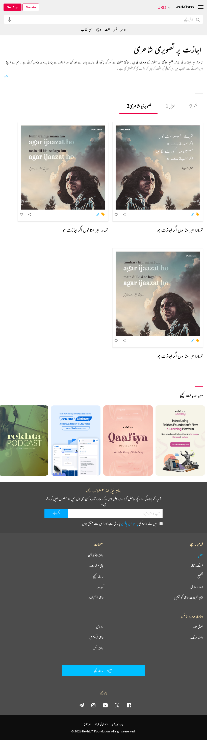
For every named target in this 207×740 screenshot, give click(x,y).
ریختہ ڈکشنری (96, 637)
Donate (31, 7)
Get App (12, 7)
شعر (193, 106)
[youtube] (105, 705)
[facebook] (129, 705)
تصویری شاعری (138, 106)
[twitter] (117, 705)
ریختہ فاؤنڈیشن (96, 555)
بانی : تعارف (96, 566)
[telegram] (81, 705)
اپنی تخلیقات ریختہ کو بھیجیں (188, 597)
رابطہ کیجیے (98, 576)
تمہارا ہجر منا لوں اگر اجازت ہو (180, 229)
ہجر (192, 214)
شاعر (123, 29)
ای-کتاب (86, 29)
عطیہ (200, 555)
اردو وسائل (196, 587)
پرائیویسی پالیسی (129, 523)
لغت (107, 29)
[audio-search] (10, 19)
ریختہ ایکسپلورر (96, 597)
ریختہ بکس (98, 648)
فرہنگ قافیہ (196, 566)
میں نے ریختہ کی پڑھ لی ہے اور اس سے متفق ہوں (119, 523)
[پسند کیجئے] (116, 214)
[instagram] (93, 705)
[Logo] (185, 7)
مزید (6, 75)
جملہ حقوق (87, 724)
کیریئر (100, 587)
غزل (170, 106)
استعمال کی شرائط (101, 724)
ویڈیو (98, 29)
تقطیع (200, 576)
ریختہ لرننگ (196, 637)
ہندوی (100, 627)
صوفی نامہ (198, 627)
